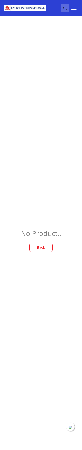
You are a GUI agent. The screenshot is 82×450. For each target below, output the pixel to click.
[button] (65, 8)
